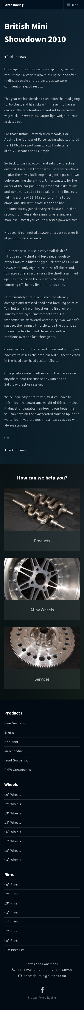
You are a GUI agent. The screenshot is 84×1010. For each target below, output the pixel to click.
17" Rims (11, 931)
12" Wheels (12, 804)
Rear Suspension (16, 723)
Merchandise (13, 751)
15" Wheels (12, 822)
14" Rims (11, 913)
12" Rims (11, 894)
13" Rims (11, 903)
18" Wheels (12, 851)
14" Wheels (12, 860)
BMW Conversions (17, 770)
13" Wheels (12, 813)
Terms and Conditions (42, 964)
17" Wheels (12, 841)
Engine (9, 732)
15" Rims (11, 922)
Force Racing (13, 5)
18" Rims (11, 941)
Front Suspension (17, 760)
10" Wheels (12, 795)
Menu (76, 5)
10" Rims (11, 885)
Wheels (11, 784)
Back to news (16, 57)
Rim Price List (14, 950)
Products (13, 713)
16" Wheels (12, 832)
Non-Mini (11, 742)
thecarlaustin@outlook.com (45, 976)
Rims (9, 874)
